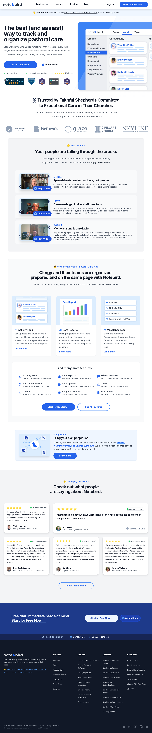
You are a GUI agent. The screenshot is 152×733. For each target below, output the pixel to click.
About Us (130, 689)
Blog (86, 4)
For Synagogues (84, 673)
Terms (41, 725)
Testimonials (132, 679)
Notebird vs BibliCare (111, 673)
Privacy (48, 725)
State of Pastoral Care (136, 675)
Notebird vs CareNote (111, 677)
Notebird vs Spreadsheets (113, 702)
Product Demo (58, 670)
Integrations (57, 679)
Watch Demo (131, 618)
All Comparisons (109, 712)
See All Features (93, 407)
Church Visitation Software (88, 660)
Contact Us (79, 637)
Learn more (65, 455)
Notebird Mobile (59, 675)
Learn (58, 4)
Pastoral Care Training (136, 670)
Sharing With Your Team (136, 684)
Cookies (56, 725)
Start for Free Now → (134, 4)
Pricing (74, 4)
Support (56, 689)
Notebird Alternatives (111, 707)
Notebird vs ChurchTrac (112, 697)
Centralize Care (84, 702)
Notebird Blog (132, 660)
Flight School (58, 684)
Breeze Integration (85, 690)
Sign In (110, 4)
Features (40, 4)
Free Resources (133, 665)
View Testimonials (76, 585)
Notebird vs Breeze (110, 668)
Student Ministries (85, 677)
